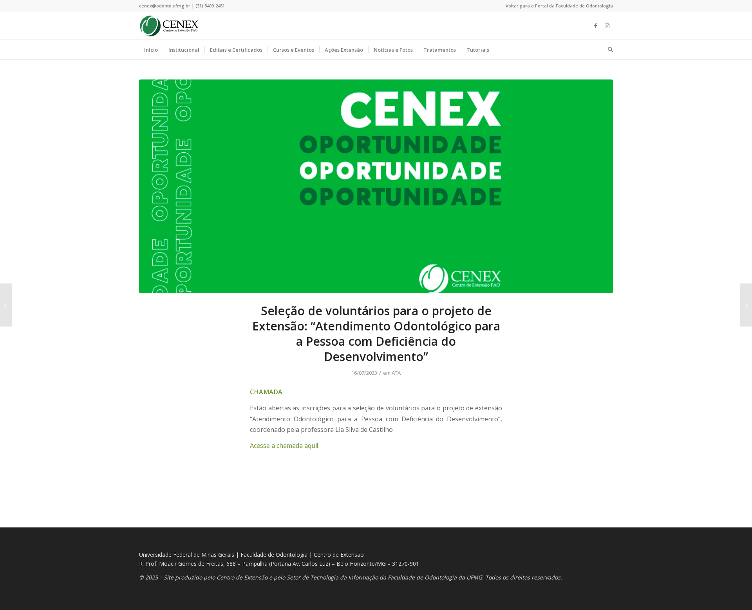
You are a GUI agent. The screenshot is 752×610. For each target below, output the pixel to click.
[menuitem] (557, 6)
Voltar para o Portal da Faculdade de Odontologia (559, 6)
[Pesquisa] (608, 50)
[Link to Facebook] (595, 26)
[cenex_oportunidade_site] (376, 186)
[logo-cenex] (169, 26)
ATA (396, 372)
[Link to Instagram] (607, 26)
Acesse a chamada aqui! (284, 445)
